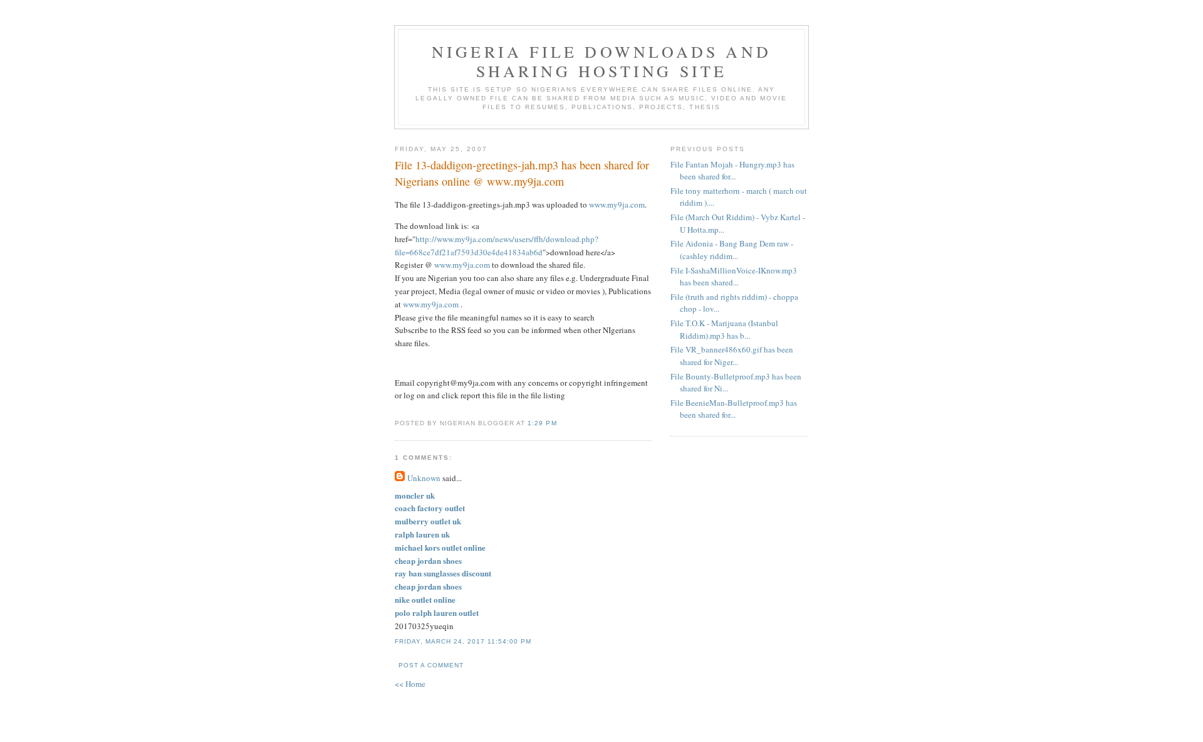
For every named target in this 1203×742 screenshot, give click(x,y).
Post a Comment (431, 665)
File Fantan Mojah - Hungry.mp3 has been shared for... (732, 171)
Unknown (423, 478)
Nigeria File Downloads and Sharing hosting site (601, 61)
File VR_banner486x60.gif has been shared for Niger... (731, 356)
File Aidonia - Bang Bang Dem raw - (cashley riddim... (731, 250)
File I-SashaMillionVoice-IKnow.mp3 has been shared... (733, 277)
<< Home (410, 683)
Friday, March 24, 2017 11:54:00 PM (463, 641)
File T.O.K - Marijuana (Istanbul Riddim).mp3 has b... (724, 329)
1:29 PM (542, 423)
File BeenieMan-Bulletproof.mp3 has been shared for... (733, 409)
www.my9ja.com (617, 204)
